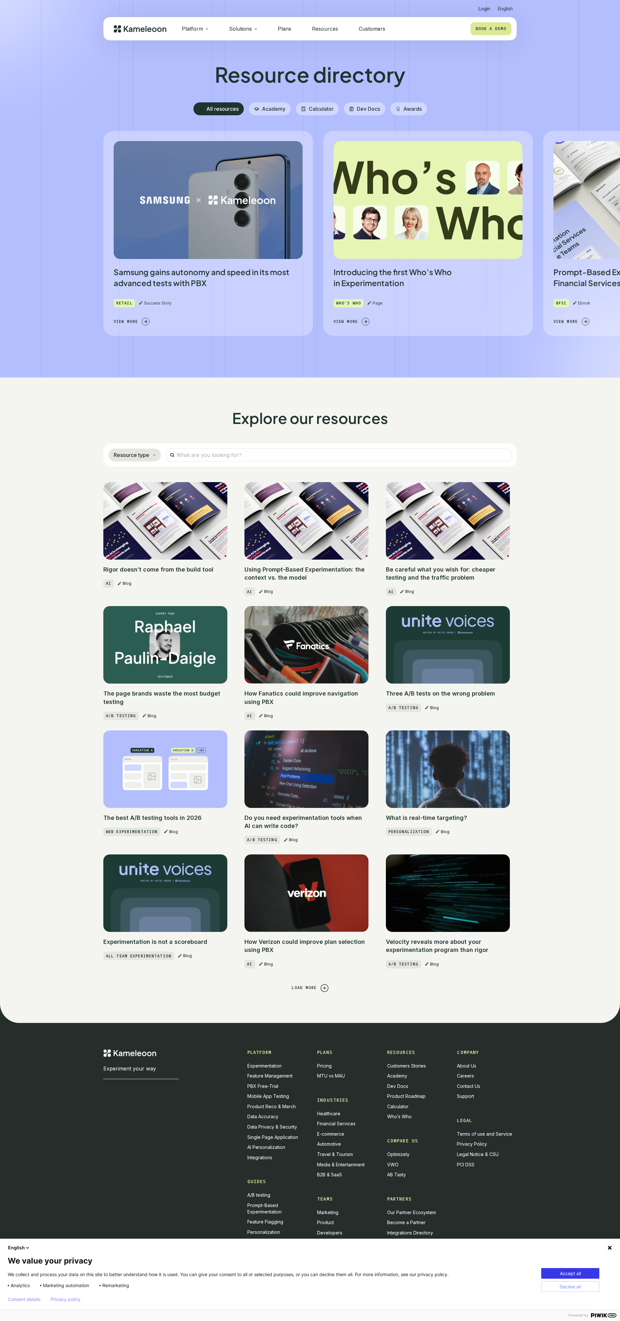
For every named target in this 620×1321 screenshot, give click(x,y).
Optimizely (398, 1154)
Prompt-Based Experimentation (264, 1208)
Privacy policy (65, 1299)
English (16, 1247)
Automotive (329, 1144)
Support (465, 1096)
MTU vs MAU (331, 1075)
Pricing (324, 1065)
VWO (392, 1164)
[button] (505, 6)
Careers (465, 1075)
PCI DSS (465, 1164)
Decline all (570, 1286)
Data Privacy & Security (272, 1127)
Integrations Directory (410, 1232)
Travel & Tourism (335, 1154)
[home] (140, 29)
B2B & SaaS (329, 1174)
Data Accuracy (262, 1116)
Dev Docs (397, 1086)
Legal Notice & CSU (478, 1154)
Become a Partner (406, 1222)
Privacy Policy (472, 1144)
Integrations (259, 1157)
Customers (372, 29)
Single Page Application (272, 1137)
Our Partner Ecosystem (411, 1212)
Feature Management (270, 1075)
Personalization (263, 1232)
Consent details (24, 1299)
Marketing (327, 1212)
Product (325, 1222)
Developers (329, 1232)
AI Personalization (266, 1147)
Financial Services (336, 1123)
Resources (325, 29)
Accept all (570, 1273)
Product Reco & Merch (271, 1106)
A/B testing (258, 1195)
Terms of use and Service (484, 1134)
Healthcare (328, 1113)
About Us (466, 1065)
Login (484, 8)
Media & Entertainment (341, 1164)
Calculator (397, 1106)
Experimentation (264, 1065)
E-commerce (330, 1134)
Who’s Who (399, 1116)
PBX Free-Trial (262, 1086)
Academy (397, 1075)
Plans (284, 29)
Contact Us (468, 1086)
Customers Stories (406, 1065)
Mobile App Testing (268, 1096)
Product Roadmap (406, 1096)
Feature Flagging (265, 1221)
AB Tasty (396, 1174)
